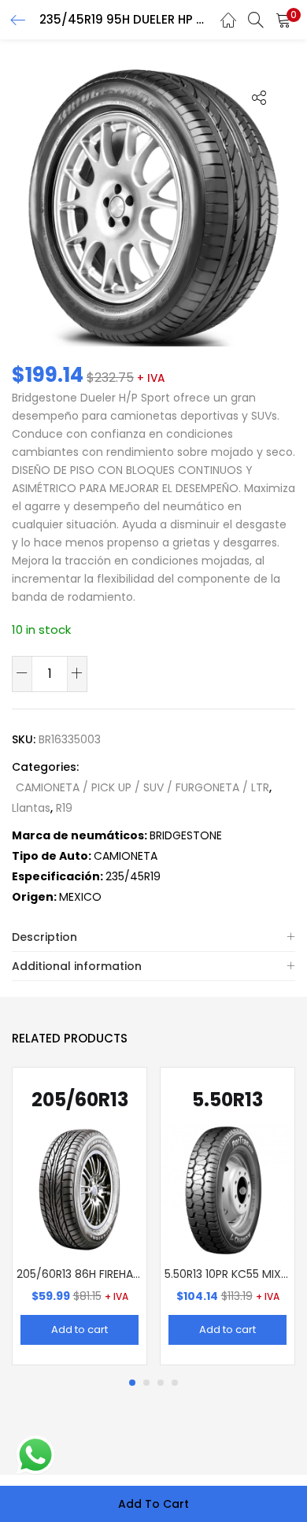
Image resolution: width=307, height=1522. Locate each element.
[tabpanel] (80, 1216)
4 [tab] (175, 1382)
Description (44, 937)
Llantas (31, 808)
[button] (283, 19)
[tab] (153, 937)
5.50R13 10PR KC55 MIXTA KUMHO (227, 1274)
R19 (64, 808)
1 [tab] (132, 1382)
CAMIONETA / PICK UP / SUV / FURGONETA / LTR (142, 787)
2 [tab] (146, 1382)
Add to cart (153, 1504)
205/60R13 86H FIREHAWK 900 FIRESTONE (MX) (79, 1274)
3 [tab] (160, 1382)
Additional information (77, 966)
